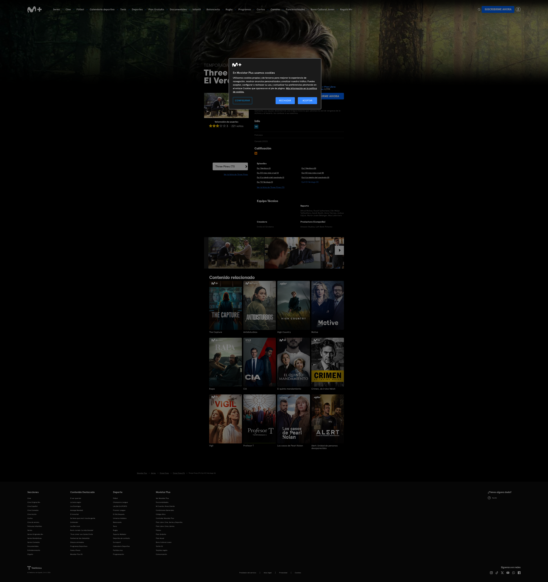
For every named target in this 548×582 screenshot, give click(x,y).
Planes (158, 530)
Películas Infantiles (34, 526)
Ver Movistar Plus (162, 498)
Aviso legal (268, 573)
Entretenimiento (33, 550)
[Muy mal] (210, 125)
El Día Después (118, 514)
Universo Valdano (120, 518)
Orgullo (30, 554)
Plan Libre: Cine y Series (165, 526)
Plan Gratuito (156, 9)
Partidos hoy (118, 550)
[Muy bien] (224, 125)
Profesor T (248, 445)
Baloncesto (213, 9)
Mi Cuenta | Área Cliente (165, 506)
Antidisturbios (250, 332)
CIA (245, 389)
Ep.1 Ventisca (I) (264, 168)
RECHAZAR (285, 100)
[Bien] (220, 125)
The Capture (215, 332)
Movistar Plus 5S (76, 554)
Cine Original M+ (33, 502)
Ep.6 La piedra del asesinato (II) (315, 177)
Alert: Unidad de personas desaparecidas (324, 447)
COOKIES (298, 573)
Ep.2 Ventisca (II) (309, 168)
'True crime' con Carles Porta (81, 534)
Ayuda (494, 498)
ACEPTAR (308, 100)
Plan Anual (160, 538)
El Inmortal (74, 514)
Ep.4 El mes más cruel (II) (313, 173)
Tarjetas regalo (161, 550)
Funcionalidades (295, 9)
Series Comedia (33, 542)
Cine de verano (33, 522)
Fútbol (80, 9)
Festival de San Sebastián (80, 538)
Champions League (120, 502)
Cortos (261, 9)
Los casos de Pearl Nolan (290, 445)
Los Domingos (75, 506)
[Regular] (217, 125)
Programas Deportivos (78, 546)
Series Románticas (34, 538)
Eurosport (117, 542)
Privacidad (283, 573)
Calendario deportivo (102, 9)
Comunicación (161, 554)
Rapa (212, 389)
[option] (236, 253)
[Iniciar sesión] (518, 9)
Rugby (229, 9)
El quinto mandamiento (289, 389)
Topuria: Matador (119, 534)
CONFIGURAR (242, 100)
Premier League (119, 510)
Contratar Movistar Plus (165, 518)
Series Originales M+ (35, 534)
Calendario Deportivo (121, 546)
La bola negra (75, 502)
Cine (68, 9)
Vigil (211, 445)
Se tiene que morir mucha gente (82, 518)
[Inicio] (34, 9)
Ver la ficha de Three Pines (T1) (270, 187)
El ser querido (75, 498)
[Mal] (214, 125)
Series (56, 9)
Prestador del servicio (247, 573)
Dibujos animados (77, 542)
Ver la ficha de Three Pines (236, 174)
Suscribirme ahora (498, 9)
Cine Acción (32, 514)
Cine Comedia (32, 510)
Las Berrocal (75, 526)
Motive (314, 332)
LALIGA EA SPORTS (120, 506)
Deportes (137, 9)
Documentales (178, 9)
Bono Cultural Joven (322, 9)
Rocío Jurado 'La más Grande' (81, 530)
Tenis (123, 9)
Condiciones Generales (165, 510)
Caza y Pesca (75, 550)
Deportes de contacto (121, 538)
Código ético (161, 514)
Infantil (197, 9)
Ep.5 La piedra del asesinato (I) (270, 177)
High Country (284, 332)
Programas (244, 9)
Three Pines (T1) (225, 166)
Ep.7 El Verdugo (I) (265, 182)
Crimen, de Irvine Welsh (323, 389)
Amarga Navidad (76, 510)
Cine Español (32, 506)
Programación (118, 554)
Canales (275, 9)
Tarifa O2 (159, 546)
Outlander (74, 522)
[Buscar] (479, 9)
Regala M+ (346, 9)
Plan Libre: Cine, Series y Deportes (169, 522)
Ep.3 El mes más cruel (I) (268, 173)
